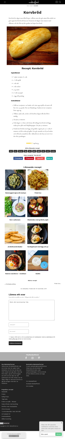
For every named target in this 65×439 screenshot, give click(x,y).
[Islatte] (38, 260)
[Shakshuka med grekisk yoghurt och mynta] (37, 206)
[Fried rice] (38, 180)
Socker (53, 151)
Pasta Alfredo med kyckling (10, 401)
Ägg (26, 151)
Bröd (11, 151)
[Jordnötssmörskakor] (15, 233)
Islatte (38, 273)
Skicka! (58, 434)
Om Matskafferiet (31, 381)
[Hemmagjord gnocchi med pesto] (15, 180)
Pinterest (30, 158)
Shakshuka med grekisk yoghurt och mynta (42, 220)
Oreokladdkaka (6, 412)
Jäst (30, 151)
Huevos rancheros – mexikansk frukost (19, 273)
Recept (21, 151)
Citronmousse (6, 406)
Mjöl (34, 151)
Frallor (4, 393)
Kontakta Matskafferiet (33, 383)
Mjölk (38, 151)
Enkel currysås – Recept (9, 399)
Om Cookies (29, 385)
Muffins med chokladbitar (9, 404)
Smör (47, 151)
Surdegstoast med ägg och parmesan (40, 247)
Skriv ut (49, 158)
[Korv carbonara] (15, 206)
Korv (15, 151)
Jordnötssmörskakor (15, 247)
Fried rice (38, 193)
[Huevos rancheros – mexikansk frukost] (15, 260)
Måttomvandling (6, 414)
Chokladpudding (11, 284)
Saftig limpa (5, 395)
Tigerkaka (4, 397)
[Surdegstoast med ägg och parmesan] (37, 233)
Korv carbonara (15, 220)
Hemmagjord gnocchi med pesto (16, 193)
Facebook (19, 158)
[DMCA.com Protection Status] (5, 419)
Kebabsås (4, 391)
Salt (43, 151)
